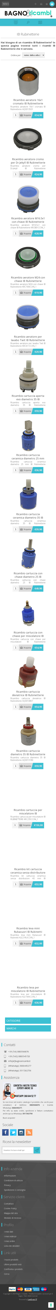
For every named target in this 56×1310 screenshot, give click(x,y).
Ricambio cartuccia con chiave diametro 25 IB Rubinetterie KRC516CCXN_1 (28, 577)
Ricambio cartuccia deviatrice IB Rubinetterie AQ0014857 (28, 695)
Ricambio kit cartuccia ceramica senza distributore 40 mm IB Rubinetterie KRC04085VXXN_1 (27, 874)
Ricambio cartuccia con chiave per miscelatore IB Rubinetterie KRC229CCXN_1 (28, 636)
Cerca (6, 1274)
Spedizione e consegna (14, 1190)
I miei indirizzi (10, 1236)
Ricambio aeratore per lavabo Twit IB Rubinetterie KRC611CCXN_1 (28, 340)
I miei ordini (9, 1241)
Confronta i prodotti (13, 1269)
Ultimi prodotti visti (13, 1264)
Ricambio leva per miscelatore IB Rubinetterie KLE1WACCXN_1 (28, 991)
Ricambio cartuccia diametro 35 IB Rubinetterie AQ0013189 (28, 754)
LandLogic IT (32, 1300)
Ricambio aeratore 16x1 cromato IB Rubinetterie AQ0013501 (28, 103)
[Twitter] (13, 1132)
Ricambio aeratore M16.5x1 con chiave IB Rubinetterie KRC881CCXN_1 (28, 222)
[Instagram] (21, 1132)
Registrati (35, 3)
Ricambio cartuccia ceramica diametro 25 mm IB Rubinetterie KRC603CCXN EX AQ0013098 (28, 460)
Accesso (41, 3)
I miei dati (8, 1231)
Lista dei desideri (12, 1246)
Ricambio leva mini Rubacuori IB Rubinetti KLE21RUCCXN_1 (28, 932)
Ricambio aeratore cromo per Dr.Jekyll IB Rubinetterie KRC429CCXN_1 (28, 162)
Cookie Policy (10, 1208)
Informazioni (10, 1175)
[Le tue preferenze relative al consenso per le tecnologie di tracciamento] (51, 1305)
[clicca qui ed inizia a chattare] (21, 1099)
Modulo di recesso (12, 1218)
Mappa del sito (11, 1213)
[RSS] (29, 1132)
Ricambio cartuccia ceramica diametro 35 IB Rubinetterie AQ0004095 (28, 517)
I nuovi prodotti (11, 1259)
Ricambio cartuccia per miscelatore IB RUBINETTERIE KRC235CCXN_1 (28, 815)
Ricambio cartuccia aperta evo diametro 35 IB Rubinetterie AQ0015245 (28, 399)
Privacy (7, 1185)
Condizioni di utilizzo (13, 1180)
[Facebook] (5, 1132)
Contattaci (9, 1203)
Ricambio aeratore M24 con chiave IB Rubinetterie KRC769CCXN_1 (28, 281)
